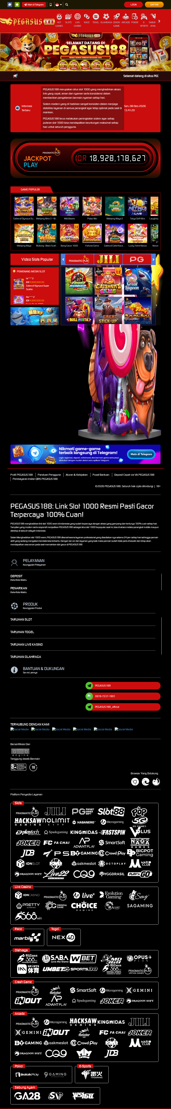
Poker (134, 22)
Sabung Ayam (153, 24)
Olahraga (106, 22)
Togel (96, 22)
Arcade (126, 22)
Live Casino (77, 24)
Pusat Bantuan (101, 436)
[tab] (79, 221)
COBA (81, 238)
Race (86, 22)
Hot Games (59, 24)
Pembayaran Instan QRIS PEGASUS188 (35, 441)
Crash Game (116, 24)
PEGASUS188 (103, 647)
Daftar (154, 4)
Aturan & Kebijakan (77, 436)
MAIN (26, 168)
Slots (68, 22)
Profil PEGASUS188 (21, 436)
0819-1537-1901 (105, 657)
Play (31, 126)
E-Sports (144, 24)
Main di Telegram (36, 4)
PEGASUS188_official (107, 668)
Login (134, 4)
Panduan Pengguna (49, 436)
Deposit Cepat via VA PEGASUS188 (134, 436)
